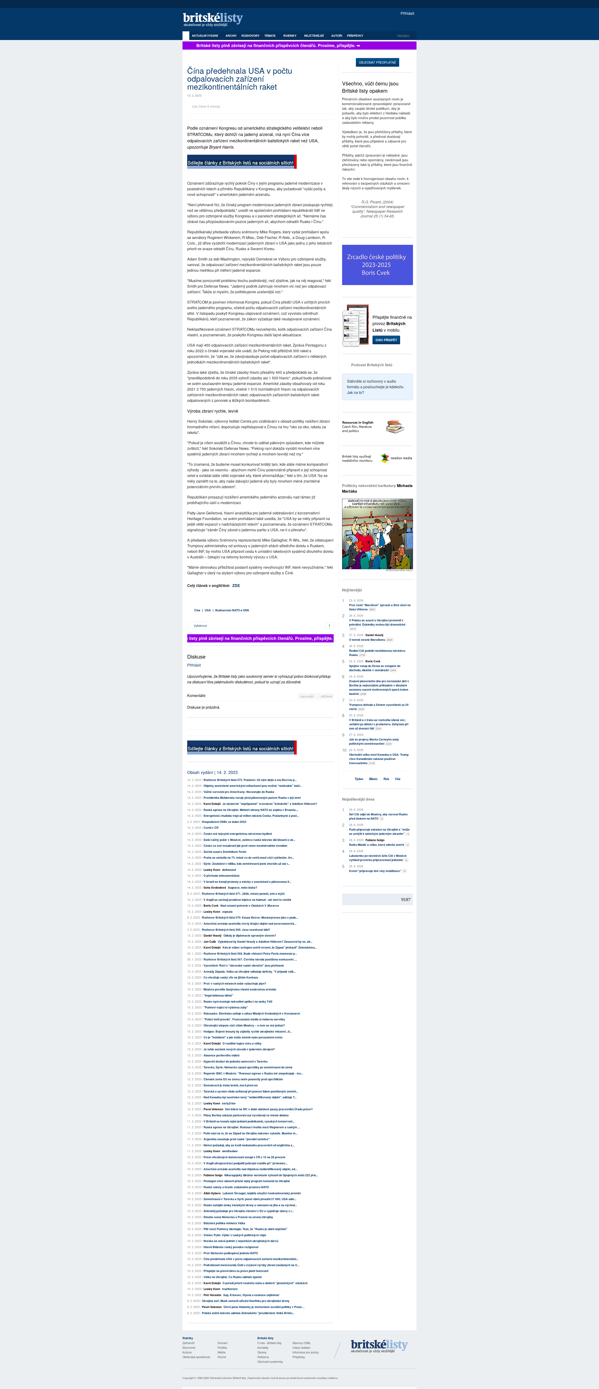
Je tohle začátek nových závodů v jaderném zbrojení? (239, 1049)
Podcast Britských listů (371, 364)
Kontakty (262, 1347)
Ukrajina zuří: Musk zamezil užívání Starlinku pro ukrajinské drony (245, 1301)
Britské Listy (379, 1347)
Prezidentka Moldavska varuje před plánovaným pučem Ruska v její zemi (252, 797)
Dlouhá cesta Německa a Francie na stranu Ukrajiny (238, 1217)
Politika (222, 1347)
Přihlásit (407, 13)
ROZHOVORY (250, 35)
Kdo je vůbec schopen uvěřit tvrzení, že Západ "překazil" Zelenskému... (270, 947)
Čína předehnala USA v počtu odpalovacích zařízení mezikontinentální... (251, 1259)
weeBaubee (230, 1151)
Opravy (262, 1352)
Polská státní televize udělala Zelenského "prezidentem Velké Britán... (248, 1313)
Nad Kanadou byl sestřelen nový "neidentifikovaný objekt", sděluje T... (250, 1097)
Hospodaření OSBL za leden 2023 (224, 822)
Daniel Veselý (213, 935)
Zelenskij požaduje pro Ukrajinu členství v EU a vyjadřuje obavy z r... (249, 1211)
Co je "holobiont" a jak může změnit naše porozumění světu (243, 1037)
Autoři (336, 35)
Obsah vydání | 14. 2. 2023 (212, 772)
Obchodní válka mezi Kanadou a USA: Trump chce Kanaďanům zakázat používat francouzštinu (379, 758)
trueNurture (230, 1289)
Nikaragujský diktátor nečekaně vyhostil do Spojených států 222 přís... (271, 1175)
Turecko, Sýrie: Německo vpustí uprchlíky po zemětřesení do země (248, 1067)
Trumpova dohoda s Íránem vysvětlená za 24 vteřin (379, 707)
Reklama (263, 1357)
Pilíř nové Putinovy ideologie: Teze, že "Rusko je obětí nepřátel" (245, 1229)
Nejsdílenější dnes (358, 799)
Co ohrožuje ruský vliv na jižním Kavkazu (231, 977)
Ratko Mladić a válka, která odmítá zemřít (379, 845)
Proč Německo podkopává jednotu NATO (231, 1253)
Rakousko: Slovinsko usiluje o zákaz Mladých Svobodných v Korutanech (252, 1013)
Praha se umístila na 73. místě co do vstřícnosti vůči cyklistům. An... (249, 857)
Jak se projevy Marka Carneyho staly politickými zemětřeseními (374, 741)
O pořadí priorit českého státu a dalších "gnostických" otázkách (265, 1283)
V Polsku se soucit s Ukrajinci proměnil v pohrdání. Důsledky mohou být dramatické (377, 624)
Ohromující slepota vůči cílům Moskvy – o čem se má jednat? (244, 1025)
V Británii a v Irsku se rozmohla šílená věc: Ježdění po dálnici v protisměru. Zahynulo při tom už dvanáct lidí (378, 724)
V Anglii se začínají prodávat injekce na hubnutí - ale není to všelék (247, 900)
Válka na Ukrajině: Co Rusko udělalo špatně (233, 1277)
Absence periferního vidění (221, 1055)
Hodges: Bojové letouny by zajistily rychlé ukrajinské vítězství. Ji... (248, 1031)
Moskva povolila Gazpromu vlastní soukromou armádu (240, 989)
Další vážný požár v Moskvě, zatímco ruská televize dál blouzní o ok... (249, 840)
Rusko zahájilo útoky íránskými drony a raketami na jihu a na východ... (250, 1205)
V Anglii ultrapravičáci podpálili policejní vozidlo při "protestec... (246, 1163)
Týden (359, 779)
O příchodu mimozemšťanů (221, 875)
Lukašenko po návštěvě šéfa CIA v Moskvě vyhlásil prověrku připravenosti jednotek (378, 858)
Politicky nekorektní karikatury (377, 488)
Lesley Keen (212, 870)
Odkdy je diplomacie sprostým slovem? (249, 935)
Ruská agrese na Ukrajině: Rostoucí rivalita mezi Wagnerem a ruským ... (252, 1127)
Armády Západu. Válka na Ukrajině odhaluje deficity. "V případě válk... (250, 971)
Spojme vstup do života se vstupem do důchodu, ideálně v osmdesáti (374, 668)
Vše (397, 779)
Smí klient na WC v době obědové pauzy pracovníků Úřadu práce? (269, 1109)
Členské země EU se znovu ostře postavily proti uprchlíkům (243, 1079)
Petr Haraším (212, 1295)
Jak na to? (355, 392)
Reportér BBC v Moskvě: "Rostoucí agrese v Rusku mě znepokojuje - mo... (253, 1073)
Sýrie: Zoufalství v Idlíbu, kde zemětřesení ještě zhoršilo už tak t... (247, 863)
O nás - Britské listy (269, 1343)
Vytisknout (200, 625)
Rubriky (290, 35)
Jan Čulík (210, 941)
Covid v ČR (211, 827)
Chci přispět (386, 340)
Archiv (231, 35)
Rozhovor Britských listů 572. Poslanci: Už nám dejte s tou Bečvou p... (250, 780)
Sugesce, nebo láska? (242, 887)
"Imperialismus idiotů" (218, 995)
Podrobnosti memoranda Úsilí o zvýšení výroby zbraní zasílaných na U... (251, 1265)
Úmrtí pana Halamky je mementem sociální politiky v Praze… (264, 1307)
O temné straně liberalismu (370, 640)
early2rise (229, 1103)
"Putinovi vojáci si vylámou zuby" (226, 1007)
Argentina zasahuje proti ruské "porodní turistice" (237, 1139)
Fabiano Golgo (213, 1175)
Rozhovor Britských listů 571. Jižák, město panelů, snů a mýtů (243, 893)
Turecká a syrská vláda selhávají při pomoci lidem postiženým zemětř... (251, 1091)
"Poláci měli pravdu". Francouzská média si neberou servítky (244, 1019)
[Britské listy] (242, 162)
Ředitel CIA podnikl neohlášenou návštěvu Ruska (377, 653)
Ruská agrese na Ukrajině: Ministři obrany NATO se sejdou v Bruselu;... (251, 810)
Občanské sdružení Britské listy (228, 1378)
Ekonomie (189, 1347)
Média (222, 1352)
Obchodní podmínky (270, 1361)
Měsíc (373, 779)
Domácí (222, 1343)
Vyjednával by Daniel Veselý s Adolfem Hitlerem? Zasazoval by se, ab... (265, 941)
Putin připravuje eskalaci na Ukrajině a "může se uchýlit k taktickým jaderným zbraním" (379, 831)
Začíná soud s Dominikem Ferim (225, 852)
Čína (197, 610)
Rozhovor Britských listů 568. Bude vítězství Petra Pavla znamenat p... (250, 953)
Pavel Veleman (213, 1109)
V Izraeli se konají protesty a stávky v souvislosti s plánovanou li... (247, 882)
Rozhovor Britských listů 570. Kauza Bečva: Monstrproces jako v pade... (250, 917)
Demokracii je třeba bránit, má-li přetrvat (231, 1085)
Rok (386, 779)
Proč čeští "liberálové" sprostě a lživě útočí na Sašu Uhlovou (380, 607)
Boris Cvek (211, 905)
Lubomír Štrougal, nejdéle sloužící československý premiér (262, 1193)
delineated (229, 870)
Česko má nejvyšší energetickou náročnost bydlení (238, 834)
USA (208, 610)
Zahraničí (188, 1343)
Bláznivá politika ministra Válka (224, 1223)
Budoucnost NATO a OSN (232, 610)
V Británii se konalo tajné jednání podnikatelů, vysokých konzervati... (249, 1121)
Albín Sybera (212, 1193)
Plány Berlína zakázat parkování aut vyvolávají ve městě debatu (246, 1115)
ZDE (236, 585)
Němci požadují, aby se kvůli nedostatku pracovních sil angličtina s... (249, 1145)
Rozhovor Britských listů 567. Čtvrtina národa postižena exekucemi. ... (250, 959)
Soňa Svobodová (215, 887)
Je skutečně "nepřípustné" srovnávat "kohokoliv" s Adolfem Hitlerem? (270, 804)
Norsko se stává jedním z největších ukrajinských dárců (241, 1241)
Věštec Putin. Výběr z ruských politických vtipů (235, 1235)
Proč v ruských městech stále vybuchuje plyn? (235, 983)
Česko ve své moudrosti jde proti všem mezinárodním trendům (245, 845)
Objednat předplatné (377, 62)
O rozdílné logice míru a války (242, 1043)
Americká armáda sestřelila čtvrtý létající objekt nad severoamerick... (250, 923)
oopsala (227, 911)
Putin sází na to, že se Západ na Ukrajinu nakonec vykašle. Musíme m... (251, 1133)
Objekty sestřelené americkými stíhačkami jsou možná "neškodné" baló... (253, 786)
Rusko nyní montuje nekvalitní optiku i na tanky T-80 (238, 1001)
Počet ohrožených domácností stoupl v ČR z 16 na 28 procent (244, 1157)
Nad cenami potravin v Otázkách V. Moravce (249, 905)
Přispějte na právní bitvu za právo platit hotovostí (236, 1271)
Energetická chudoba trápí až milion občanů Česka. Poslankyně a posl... (251, 816)
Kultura (187, 1352)
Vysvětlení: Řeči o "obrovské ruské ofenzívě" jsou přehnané (244, 965)
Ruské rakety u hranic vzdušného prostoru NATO (236, 1187)
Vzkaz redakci (301, 1347)
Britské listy (215, 20)
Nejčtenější (352, 590)
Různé (222, 1357)
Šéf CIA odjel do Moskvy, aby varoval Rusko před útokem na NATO (378, 816)
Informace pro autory (305, 1352)
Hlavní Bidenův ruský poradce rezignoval (231, 1247)
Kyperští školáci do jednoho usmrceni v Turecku (235, 1061)
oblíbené (326, 696)
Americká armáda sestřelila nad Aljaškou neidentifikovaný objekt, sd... (250, 1169)
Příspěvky (355, 35)
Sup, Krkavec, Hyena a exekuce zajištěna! (251, 1295)
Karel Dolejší (212, 804)
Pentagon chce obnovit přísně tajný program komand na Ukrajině (247, 1181)
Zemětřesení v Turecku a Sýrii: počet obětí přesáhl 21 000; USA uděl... (250, 1199)
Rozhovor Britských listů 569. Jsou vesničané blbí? (236, 929)
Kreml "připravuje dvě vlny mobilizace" (377, 871)
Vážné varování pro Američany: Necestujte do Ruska (239, 792)
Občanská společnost (196, 1357)
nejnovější (307, 696)
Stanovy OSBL (301, 1343)
